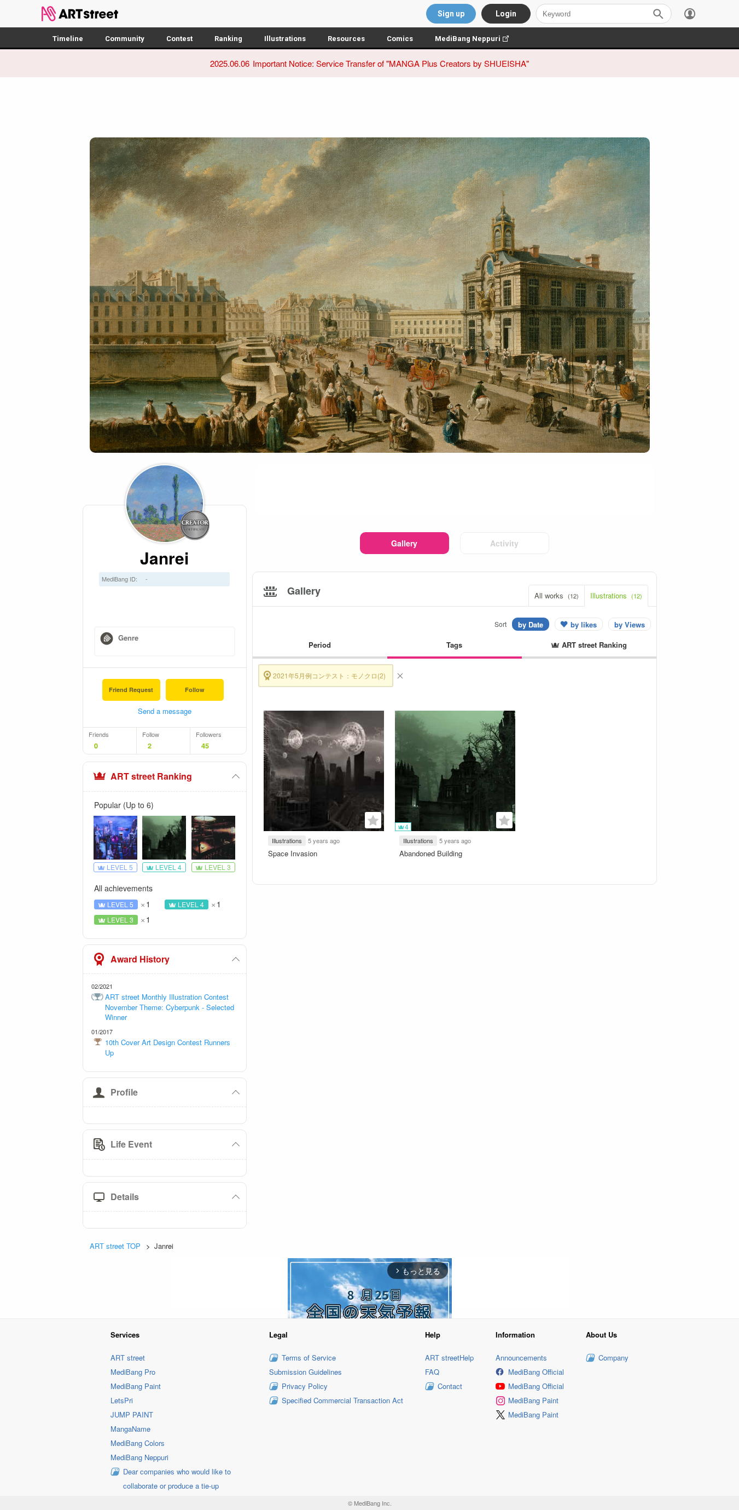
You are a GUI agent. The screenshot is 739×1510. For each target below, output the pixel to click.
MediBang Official (536, 1372)
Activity (504, 543)
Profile (124, 1092)
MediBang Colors (137, 1443)
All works (556, 595)
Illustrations (285, 38)
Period (320, 644)
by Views (629, 624)
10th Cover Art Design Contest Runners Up (167, 1047)
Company (613, 1357)
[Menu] (689, 13)
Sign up (451, 13)
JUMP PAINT (131, 1414)
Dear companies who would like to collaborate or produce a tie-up (177, 1478)
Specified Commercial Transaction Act (342, 1400)
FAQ (432, 1372)
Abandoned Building (430, 853)
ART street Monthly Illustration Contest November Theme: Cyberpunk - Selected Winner (169, 1007)
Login (506, 13)
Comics (400, 38)
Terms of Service (309, 1357)
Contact (450, 1386)
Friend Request (131, 689)
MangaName (130, 1428)
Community (124, 38)
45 (205, 746)
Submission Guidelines (305, 1372)
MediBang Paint (135, 1386)
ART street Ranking (151, 776)
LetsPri (121, 1400)
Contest (179, 38)
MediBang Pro (132, 1372)
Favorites (373, 820)
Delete (399, 675)
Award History (140, 959)
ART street (127, 1357)
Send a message (164, 711)
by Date (530, 624)
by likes (584, 624)
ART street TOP (115, 1246)
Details (124, 1196)
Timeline (68, 38)
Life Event (131, 1144)
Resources (346, 38)
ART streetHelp (449, 1357)
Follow (195, 689)
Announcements (521, 1357)
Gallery (404, 543)
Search (658, 13)
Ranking (228, 38)
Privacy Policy (305, 1386)
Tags (454, 644)
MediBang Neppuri (477, 38)
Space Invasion (292, 853)
